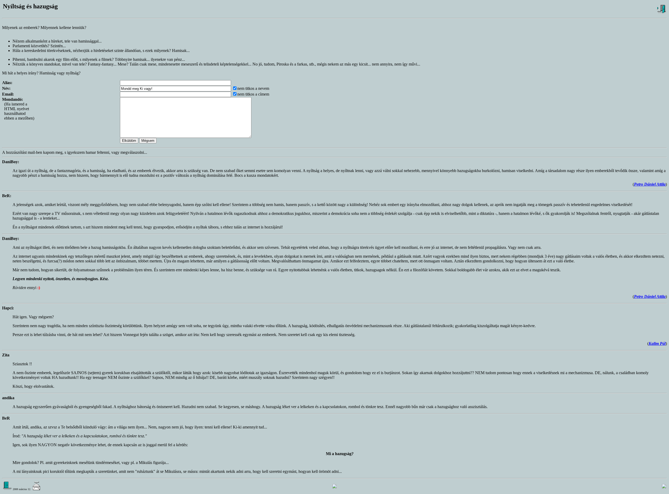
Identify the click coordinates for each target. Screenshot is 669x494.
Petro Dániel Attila (650, 184)
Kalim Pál (657, 343)
